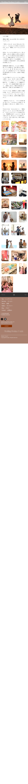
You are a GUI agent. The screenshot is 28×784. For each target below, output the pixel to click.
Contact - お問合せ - (7, 310)
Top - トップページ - (7, 299)
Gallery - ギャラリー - (7, 305)
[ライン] (5, 319)
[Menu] (25, 2)
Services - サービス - (7, 301)
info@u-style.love (6, 314)
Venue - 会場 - (5, 303)
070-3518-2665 (5, 313)
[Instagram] (2, 319)
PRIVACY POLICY (4, 336)
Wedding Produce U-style (10, 2)
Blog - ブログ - (6, 308)
